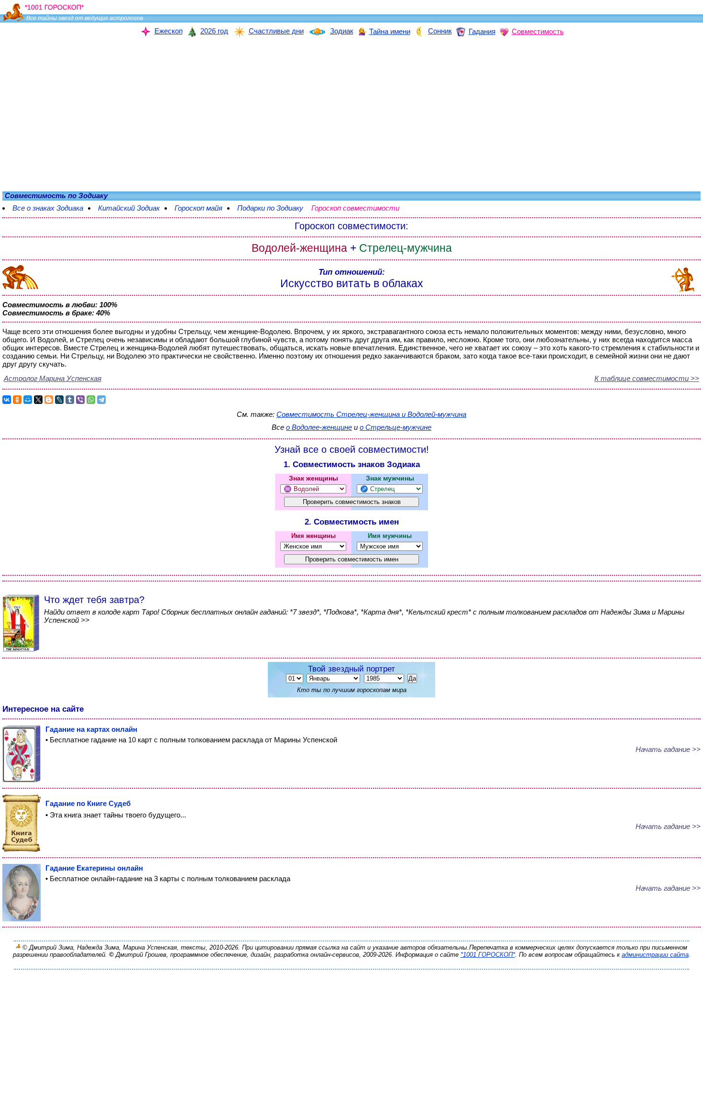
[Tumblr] (70, 399)
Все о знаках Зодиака (47, 208)
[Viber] (80, 399)
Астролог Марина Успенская (52, 378)
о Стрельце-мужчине (395, 427)
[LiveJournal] (59, 399)
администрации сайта (655, 954)
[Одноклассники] (17, 399)
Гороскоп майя (198, 208)
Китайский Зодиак (129, 208)
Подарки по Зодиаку (270, 208)
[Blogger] (48, 399)
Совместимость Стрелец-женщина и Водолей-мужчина (371, 414)
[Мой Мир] (27, 399)
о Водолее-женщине (319, 427)
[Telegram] (101, 399)
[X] (38, 399)
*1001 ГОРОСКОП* (488, 954)
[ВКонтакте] (6, 399)
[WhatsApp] (91, 399)
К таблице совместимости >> (646, 378)
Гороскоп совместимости (360, 208)
